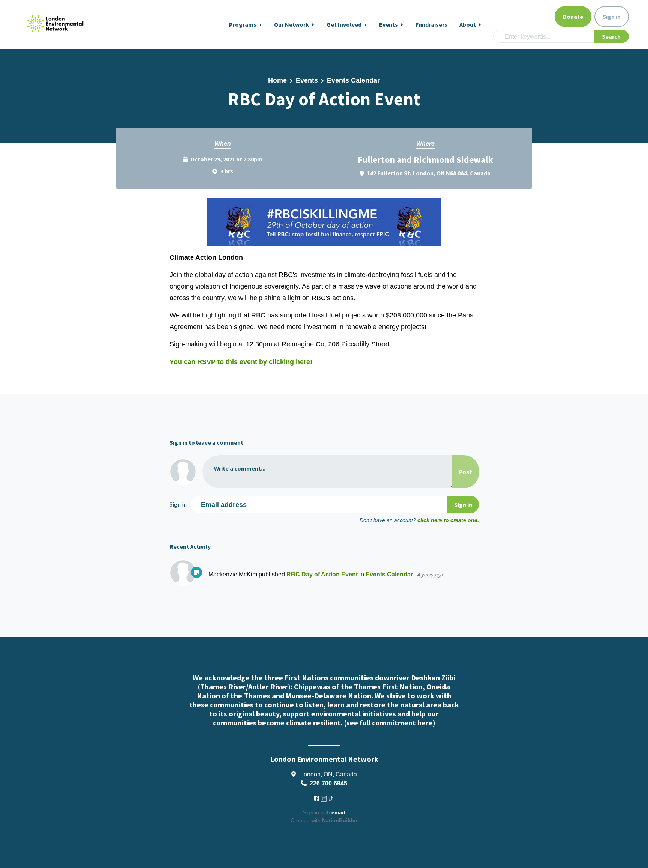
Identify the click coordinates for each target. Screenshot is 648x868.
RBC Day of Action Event (322, 574)
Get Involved (345, 24)
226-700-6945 (328, 783)
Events (389, 24)
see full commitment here (389, 722)
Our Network (292, 24)
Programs (243, 24)
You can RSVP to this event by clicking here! (241, 362)
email (338, 812)
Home (277, 80)
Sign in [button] (612, 16)
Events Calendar (353, 80)
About (468, 24)
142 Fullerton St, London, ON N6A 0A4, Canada (428, 173)
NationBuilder (339, 820)
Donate (573, 16)
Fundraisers (431, 24)
